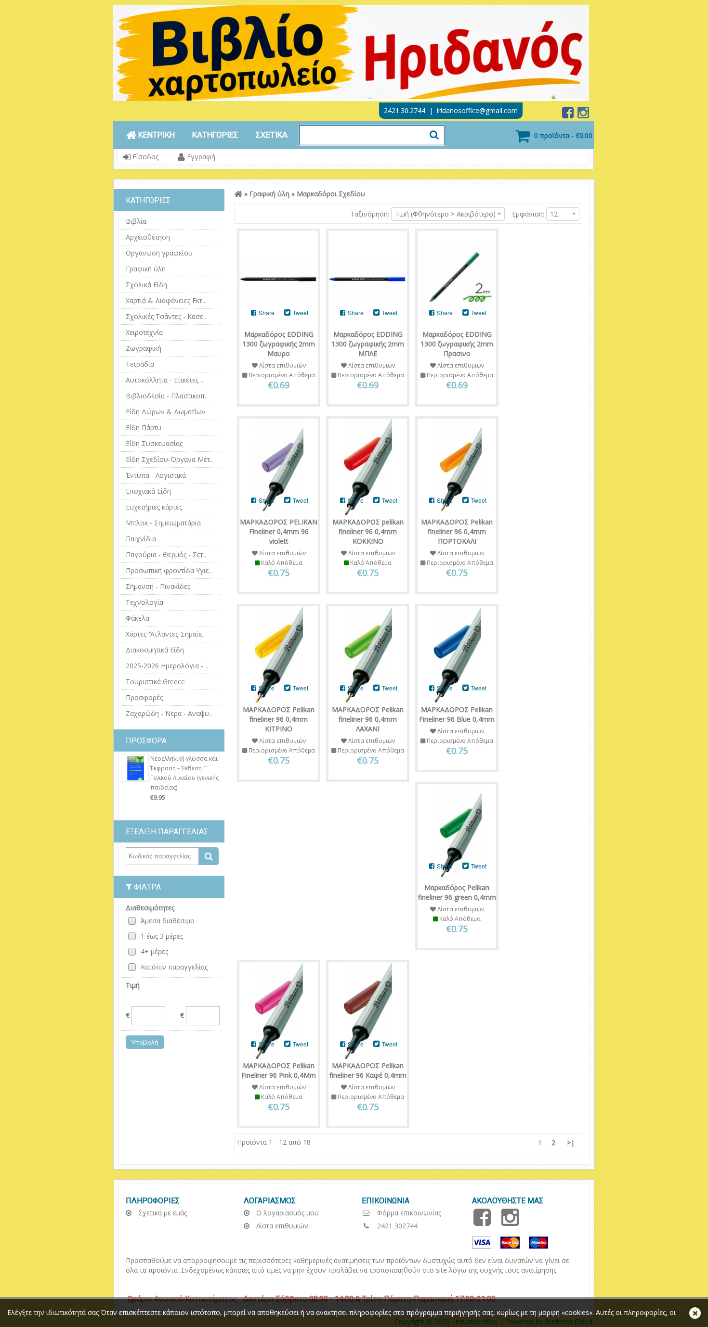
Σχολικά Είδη (146, 284)
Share (266, 312)
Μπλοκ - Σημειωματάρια (163, 522)
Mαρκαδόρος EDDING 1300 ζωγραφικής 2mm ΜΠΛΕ (367, 344)
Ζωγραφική (143, 348)
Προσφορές (144, 697)
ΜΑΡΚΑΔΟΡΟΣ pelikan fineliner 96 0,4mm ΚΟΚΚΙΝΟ (368, 531)
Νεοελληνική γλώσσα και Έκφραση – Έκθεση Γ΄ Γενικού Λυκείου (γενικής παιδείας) (184, 772)
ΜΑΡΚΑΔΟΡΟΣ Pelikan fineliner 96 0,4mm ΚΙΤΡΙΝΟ (279, 719)
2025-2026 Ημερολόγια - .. (167, 665)
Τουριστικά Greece (155, 681)
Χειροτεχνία (144, 332)
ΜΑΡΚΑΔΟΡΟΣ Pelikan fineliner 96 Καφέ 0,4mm (367, 1070)
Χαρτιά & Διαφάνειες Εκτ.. (165, 300)
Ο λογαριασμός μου (286, 1212)
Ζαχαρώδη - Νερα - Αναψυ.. (169, 713)
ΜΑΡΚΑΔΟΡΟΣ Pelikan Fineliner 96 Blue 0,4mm (457, 714)
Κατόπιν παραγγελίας (174, 966)
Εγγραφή (200, 156)
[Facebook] (569, 114)
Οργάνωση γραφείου (159, 252)
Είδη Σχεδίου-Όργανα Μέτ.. (169, 459)
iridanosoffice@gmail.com (477, 110)
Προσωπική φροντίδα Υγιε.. (169, 570)
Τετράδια (140, 364)
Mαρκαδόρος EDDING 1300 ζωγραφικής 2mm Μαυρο (278, 344)
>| (571, 1142)
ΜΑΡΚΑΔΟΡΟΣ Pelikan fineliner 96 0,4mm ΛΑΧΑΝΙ (368, 719)
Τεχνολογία (144, 602)
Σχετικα (272, 135)
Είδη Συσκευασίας (154, 443)
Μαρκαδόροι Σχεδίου (331, 193)
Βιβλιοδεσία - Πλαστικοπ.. (167, 395)
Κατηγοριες (215, 135)
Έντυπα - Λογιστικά (156, 475)
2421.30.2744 (404, 110)
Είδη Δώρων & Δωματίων (166, 411)
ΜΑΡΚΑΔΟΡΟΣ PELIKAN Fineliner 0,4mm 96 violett (278, 531)
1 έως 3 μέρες (162, 936)
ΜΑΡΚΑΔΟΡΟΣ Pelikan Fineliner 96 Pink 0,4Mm (278, 1070)
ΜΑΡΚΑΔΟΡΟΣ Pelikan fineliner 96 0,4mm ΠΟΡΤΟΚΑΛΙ (457, 531)
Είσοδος (144, 156)
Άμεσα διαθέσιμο (168, 920)
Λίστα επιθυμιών (281, 1225)
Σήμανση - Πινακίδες (158, 586)
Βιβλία (136, 221)
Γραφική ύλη (146, 268)
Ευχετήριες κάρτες (154, 506)
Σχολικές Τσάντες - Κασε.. (166, 316)
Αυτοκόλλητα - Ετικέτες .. (164, 379)
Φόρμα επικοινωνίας (408, 1212)
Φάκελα (137, 618)
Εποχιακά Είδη (148, 491)
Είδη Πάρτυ (143, 427)
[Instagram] (583, 114)
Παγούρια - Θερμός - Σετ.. (166, 554)
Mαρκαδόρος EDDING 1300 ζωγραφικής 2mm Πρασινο (456, 344)
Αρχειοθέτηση (148, 237)
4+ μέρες (154, 951)
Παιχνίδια (141, 538)
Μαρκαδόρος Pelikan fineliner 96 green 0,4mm (457, 892)
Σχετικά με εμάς (161, 1212)
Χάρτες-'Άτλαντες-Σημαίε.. (165, 633)
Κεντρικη (155, 135)
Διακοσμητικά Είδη (155, 649)
